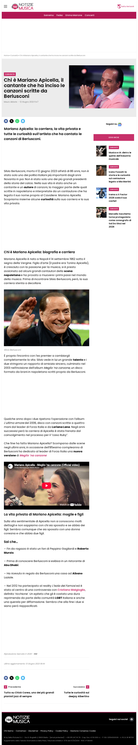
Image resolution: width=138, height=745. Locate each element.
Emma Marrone (73, 15)
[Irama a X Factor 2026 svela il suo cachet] (101, 196)
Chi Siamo (8, 731)
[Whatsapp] (17, 121)
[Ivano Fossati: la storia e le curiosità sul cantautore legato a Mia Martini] (101, 174)
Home (6, 55)
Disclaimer (33, 731)
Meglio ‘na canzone (33, 455)
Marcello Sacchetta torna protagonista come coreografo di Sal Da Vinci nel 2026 (120, 220)
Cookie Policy (62, 731)
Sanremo (49, 15)
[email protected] (57, 737)
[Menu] (7, 6)
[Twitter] (12, 121)
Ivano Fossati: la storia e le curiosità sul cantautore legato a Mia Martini (120, 176)
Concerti (89, 15)
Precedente (14, 686)
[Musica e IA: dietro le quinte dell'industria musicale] (101, 154)
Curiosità (14, 55)
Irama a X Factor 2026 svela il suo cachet (118, 198)
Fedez (59, 15)
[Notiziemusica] (22, 6)
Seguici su (111, 124)
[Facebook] (6, 121)
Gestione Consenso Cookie (83, 731)
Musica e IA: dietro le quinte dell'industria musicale (120, 156)
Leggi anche (114, 137)
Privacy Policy (47, 731)
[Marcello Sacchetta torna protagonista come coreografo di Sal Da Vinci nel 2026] (101, 218)
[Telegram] (23, 121)
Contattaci (21, 731)
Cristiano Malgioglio (71, 590)
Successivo (79, 686)
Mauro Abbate (10, 102)
